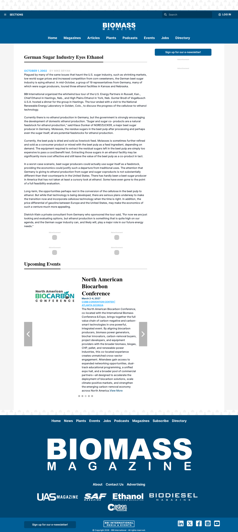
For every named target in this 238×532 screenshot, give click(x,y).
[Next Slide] (143, 334)
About (97, 484)
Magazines (72, 38)
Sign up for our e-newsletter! (183, 52)
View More (116, 390)
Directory (182, 38)
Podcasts (130, 38)
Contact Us (115, 484)
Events (149, 38)
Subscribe (161, 421)
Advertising (136, 484)
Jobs (165, 38)
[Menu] (5, 14)
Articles (93, 38)
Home (52, 38)
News (68, 421)
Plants (111, 38)
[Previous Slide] (28, 334)
